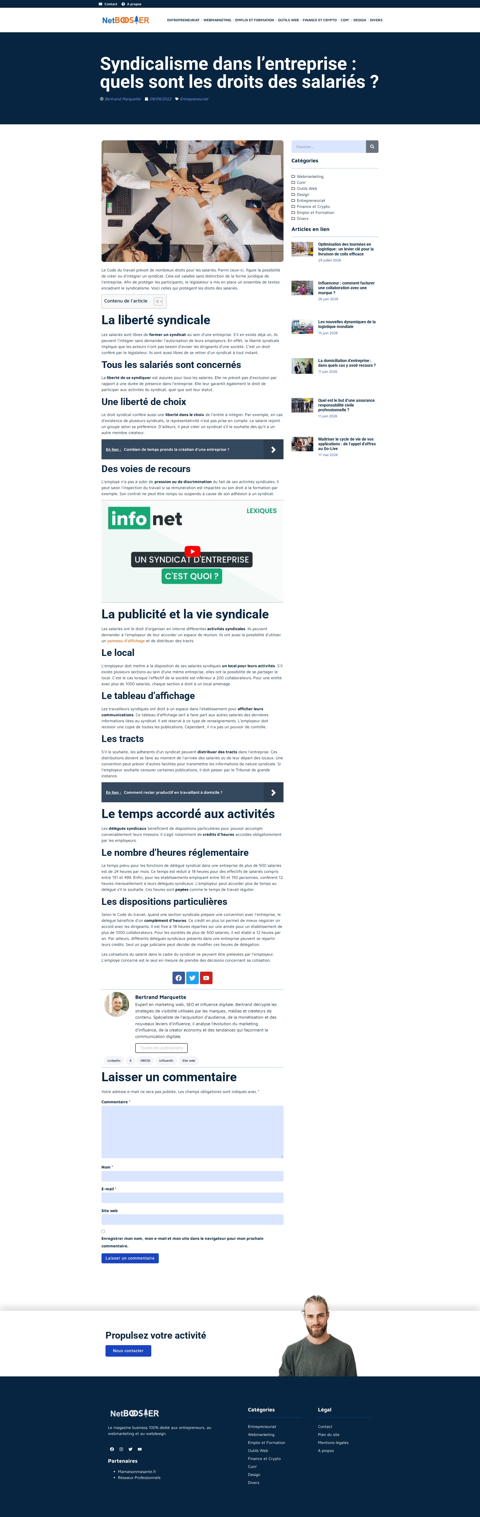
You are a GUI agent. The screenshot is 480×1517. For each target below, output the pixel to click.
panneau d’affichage (126, 640)
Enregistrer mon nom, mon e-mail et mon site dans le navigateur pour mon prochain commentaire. (183, 1242)
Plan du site (329, 1434)
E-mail (109, 1189)
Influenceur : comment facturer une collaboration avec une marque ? (346, 288)
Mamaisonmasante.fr (137, 1471)
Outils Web (288, 20)
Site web (188, 1060)
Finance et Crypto (320, 20)
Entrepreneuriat (183, 20)
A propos (326, 1450)
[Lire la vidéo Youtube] (193, 551)
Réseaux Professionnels (139, 1477)
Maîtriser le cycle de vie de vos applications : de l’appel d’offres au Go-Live (347, 444)
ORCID (145, 1060)
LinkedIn (114, 1060)
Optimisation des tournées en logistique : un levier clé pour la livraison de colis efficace (346, 249)
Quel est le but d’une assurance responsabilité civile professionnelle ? (346, 405)
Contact (325, 1426)
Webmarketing (217, 20)
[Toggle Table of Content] (155, 301)
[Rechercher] (372, 146)
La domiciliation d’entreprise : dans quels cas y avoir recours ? (347, 363)
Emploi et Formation (254, 20)
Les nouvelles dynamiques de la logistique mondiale (347, 324)
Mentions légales (333, 1442)
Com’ (345, 20)
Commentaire (116, 1101)
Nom (107, 1167)
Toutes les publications (161, 1048)
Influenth (166, 1060)
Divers (376, 20)
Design (360, 20)
